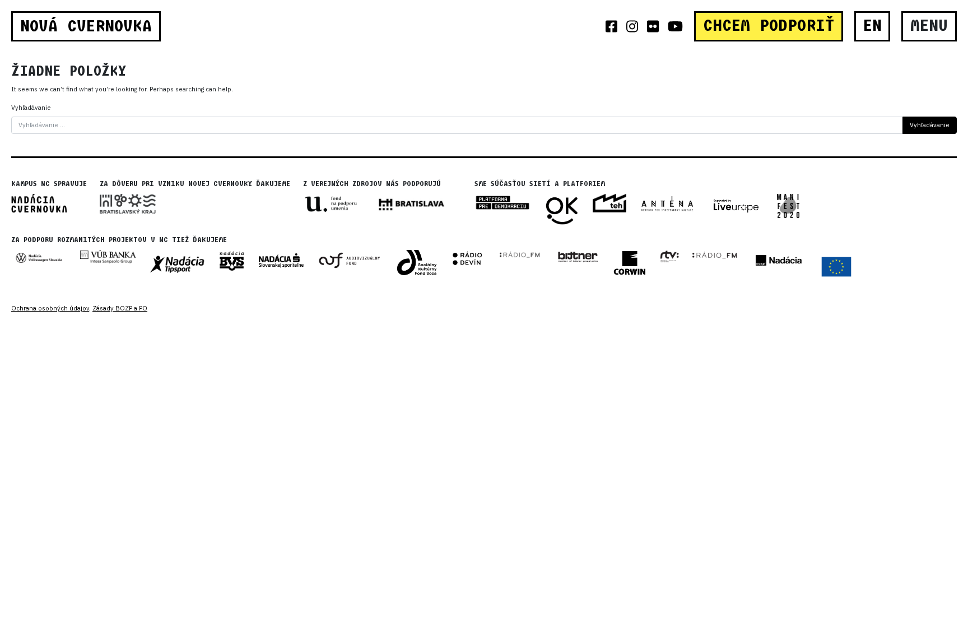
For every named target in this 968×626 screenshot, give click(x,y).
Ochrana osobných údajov (50, 308)
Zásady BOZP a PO (119, 308)
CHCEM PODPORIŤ (768, 25)
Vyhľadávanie (31, 108)
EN (872, 25)
